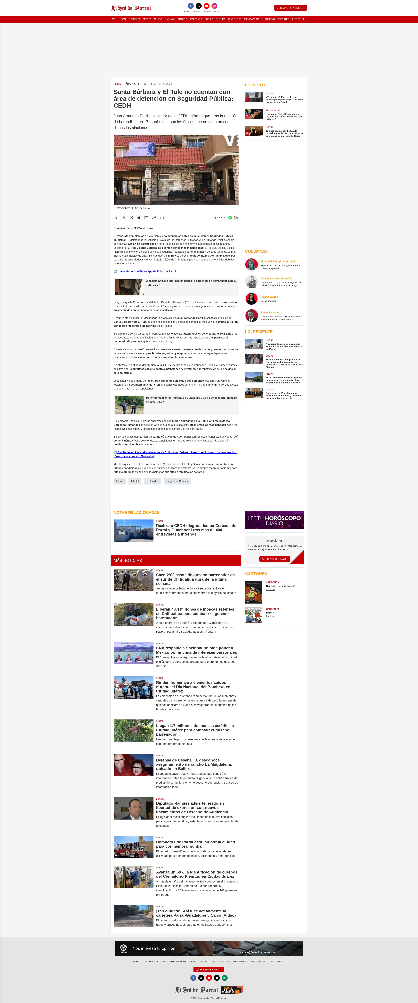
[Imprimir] (162, 217)
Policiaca (134, 19)
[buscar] (305, 19)
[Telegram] (139, 217)
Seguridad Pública (177, 481)
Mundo (158, 19)
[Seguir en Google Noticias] (236, 217)
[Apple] (217, 978)
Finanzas (170, 19)
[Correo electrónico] (146, 217)
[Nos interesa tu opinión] (209, 948)
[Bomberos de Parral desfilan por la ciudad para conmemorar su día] (133, 849)
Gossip (209, 19)
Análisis (183, 19)
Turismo (270, 19)
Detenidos (153, 481)
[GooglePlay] (225, 978)
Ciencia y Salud (253, 19)
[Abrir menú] (113, 19)
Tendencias (234, 19)
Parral (119, 481)
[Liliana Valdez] (251, 298)
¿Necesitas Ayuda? (209, 969)
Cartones (196, 19)
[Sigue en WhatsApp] (230, 217)
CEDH (135, 481)
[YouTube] (206, 6)
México (147, 19)
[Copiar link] (154, 217)
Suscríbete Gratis (274, 559)
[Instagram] (214, 6)
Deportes (283, 19)
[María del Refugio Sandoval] (251, 264)
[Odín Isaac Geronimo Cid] (251, 281)
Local (123, 19)
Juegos (296, 19)
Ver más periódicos (290, 8)
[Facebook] (191, 6)
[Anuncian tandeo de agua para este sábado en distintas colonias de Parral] (254, 344)
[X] (199, 6)
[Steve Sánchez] (251, 315)
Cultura (220, 19)
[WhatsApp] (131, 217)
